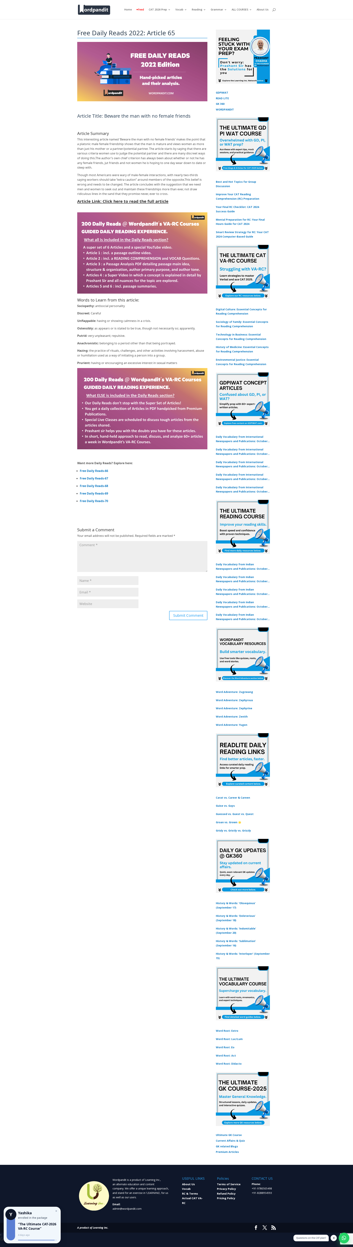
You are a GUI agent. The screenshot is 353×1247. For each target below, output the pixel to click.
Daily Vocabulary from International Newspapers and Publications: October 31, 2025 (242, 439)
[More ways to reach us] (334, 1238)
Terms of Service (228, 1184)
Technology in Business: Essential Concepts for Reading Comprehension (241, 337)
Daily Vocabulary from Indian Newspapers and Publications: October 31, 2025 (242, 567)
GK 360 (220, 104)
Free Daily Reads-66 (94, 471)
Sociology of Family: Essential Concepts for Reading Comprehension (242, 324)
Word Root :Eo (225, 1047)
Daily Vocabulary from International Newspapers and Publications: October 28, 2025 (242, 464)
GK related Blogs (227, 1146)
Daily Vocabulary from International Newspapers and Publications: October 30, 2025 (242, 452)
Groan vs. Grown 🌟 (228, 822)
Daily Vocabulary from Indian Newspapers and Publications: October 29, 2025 (242, 617)
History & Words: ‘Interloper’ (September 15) (243, 956)
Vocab (179, 9)
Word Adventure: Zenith (232, 716)
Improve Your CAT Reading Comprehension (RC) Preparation (237, 196)
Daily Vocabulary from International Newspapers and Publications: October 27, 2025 (242, 477)
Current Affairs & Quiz (230, 1140)
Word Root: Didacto (229, 1063)
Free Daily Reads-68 (94, 486)
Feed (141, 9)
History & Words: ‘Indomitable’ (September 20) (236, 931)
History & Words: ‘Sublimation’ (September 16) (236, 943)
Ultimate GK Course (229, 1135)
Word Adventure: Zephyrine (234, 708)
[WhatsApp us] (344, 1238)
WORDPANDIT (225, 109)
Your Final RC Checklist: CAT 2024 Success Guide (237, 209)
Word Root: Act (226, 1055)
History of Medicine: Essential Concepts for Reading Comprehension (242, 349)
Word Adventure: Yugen (231, 725)
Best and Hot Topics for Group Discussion (236, 184)
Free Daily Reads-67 (94, 478)
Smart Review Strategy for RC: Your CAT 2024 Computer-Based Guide (242, 234)
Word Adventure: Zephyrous (234, 700)
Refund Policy (226, 1193)
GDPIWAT (222, 92)
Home (128, 9)
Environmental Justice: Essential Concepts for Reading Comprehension (241, 362)
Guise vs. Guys (225, 805)
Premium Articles (227, 1152)
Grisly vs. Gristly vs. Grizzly (233, 830)
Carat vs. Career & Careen (233, 797)
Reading (197, 9)
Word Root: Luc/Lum (229, 1039)
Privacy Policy (226, 1189)
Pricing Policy (226, 1198)
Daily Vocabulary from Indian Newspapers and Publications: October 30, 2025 (242, 579)
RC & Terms (190, 1193)
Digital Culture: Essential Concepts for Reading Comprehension (241, 311)
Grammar (217, 9)
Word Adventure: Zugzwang (234, 692)
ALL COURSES (240, 9)
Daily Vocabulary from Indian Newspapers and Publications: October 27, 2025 (242, 604)
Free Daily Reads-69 (94, 493)
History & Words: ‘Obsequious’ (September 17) (236, 905)
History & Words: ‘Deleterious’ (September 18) (235, 918)
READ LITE (222, 98)
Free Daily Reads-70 (94, 501)
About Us (262, 9)
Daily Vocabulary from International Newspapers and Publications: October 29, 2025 (242, 490)
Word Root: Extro (227, 1030)
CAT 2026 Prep (158, 9)
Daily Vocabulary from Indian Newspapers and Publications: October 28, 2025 (242, 592)
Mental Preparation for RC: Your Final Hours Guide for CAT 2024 (240, 222)
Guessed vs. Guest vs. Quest (235, 814)
